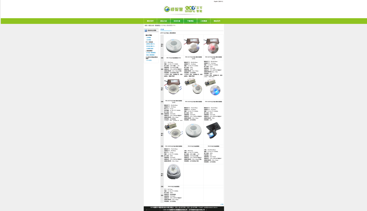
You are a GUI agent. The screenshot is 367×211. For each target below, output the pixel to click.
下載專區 (190, 21)
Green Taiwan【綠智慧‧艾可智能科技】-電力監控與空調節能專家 (183, 9)
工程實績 (204, 21)
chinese (220, 1)
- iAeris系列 (149, 60)
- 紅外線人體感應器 (151, 52)
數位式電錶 (149, 35)
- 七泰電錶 (148, 37)
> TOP (221, 204)
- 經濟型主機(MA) (150, 44)
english (216, 1)
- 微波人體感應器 (150, 55)
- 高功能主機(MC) (150, 46)
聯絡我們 (217, 21)
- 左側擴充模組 (149, 48)
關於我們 (150, 21)
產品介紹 (163, 21)
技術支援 (177, 21)
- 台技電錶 (148, 39)
